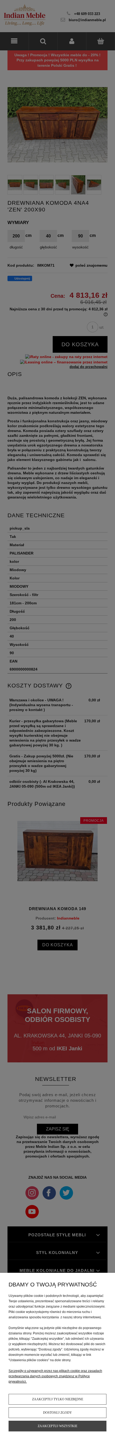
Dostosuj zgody (57, 1413)
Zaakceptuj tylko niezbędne (57, 1399)
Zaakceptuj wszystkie (57, 1426)
